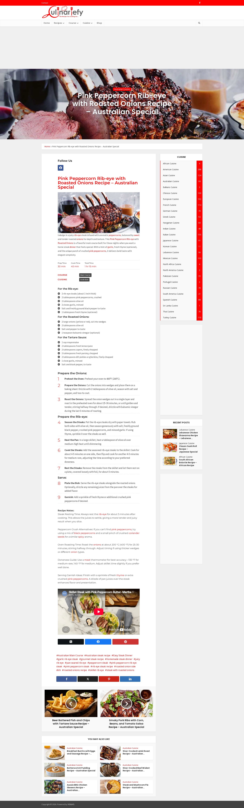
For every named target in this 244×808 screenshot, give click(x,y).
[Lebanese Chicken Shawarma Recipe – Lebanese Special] (171, 434)
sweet (137, 235)
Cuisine (86, 23)
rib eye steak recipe (102, 666)
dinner (73, 247)
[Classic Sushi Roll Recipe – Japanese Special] (171, 447)
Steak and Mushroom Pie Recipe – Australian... (135, 786)
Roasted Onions (66, 243)
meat (87, 560)
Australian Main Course (70, 655)
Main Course (85, 275)
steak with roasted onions (120, 670)
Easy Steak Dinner (122, 655)
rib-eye (77, 235)
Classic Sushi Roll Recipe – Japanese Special (188, 449)
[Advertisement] (122, 47)
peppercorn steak (98, 662)
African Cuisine (185, 456)
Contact (45, 3)
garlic (110, 247)
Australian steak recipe (98, 655)
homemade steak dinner (119, 659)
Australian (84, 279)
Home (47, 23)
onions (80, 239)
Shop (99, 23)
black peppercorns (84, 533)
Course (72, 23)
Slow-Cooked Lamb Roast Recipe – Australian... (136, 752)
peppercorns (115, 235)
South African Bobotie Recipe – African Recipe (188, 462)
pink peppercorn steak (77, 666)
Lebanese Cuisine (187, 429)
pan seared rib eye (76, 662)
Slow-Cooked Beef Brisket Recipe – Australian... (136, 769)
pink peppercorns (97, 250)
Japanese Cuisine (186, 443)
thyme (120, 575)
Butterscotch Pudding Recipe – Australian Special (81, 769)
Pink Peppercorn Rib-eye (122, 239)
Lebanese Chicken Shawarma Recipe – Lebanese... (188, 435)
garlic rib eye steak (68, 659)
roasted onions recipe (75, 670)
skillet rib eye (97, 670)
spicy (81, 536)
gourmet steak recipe (92, 659)
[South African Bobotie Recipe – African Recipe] (171, 461)
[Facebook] (60, 168)
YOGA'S (71, 804)
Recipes (58, 23)
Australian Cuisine (122, 89)
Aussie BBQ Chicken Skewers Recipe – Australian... (77, 787)
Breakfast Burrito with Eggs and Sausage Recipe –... (81, 752)
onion (73, 552)
